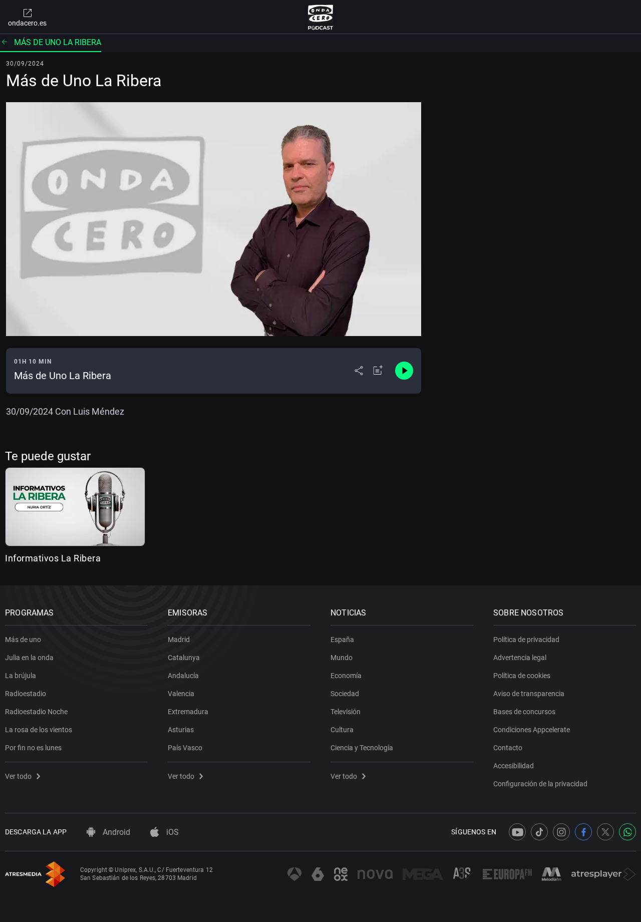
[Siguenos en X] (605, 831)
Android (115, 832)
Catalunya (184, 658)
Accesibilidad (513, 766)
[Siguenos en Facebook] (583, 831)
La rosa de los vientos (38, 730)
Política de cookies (521, 676)
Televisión (346, 712)
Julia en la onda (29, 658)
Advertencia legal (519, 658)
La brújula (20, 676)
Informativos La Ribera (53, 558)
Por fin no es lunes (33, 748)
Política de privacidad (526, 640)
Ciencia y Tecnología (362, 748)
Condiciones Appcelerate (531, 730)
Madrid (179, 640)
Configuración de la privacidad (540, 784)
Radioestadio (25, 694)
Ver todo (18, 776)
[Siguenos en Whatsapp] (627, 831)
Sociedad (345, 694)
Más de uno (23, 640)
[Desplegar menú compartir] (359, 371)
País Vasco (185, 748)
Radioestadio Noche (36, 712)
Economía (346, 676)
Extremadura (188, 712)
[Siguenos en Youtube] (517, 831)
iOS (171, 832)
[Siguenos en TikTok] (539, 831)
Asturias (181, 730)
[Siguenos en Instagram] (561, 831)
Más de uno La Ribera (57, 42)
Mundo (342, 658)
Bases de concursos (524, 712)
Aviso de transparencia (528, 694)
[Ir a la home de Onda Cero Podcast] (321, 17)
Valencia (181, 694)
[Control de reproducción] (404, 371)
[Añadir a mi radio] (378, 371)
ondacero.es (27, 23)
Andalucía (183, 676)
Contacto (507, 748)
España (342, 640)
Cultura (342, 730)
